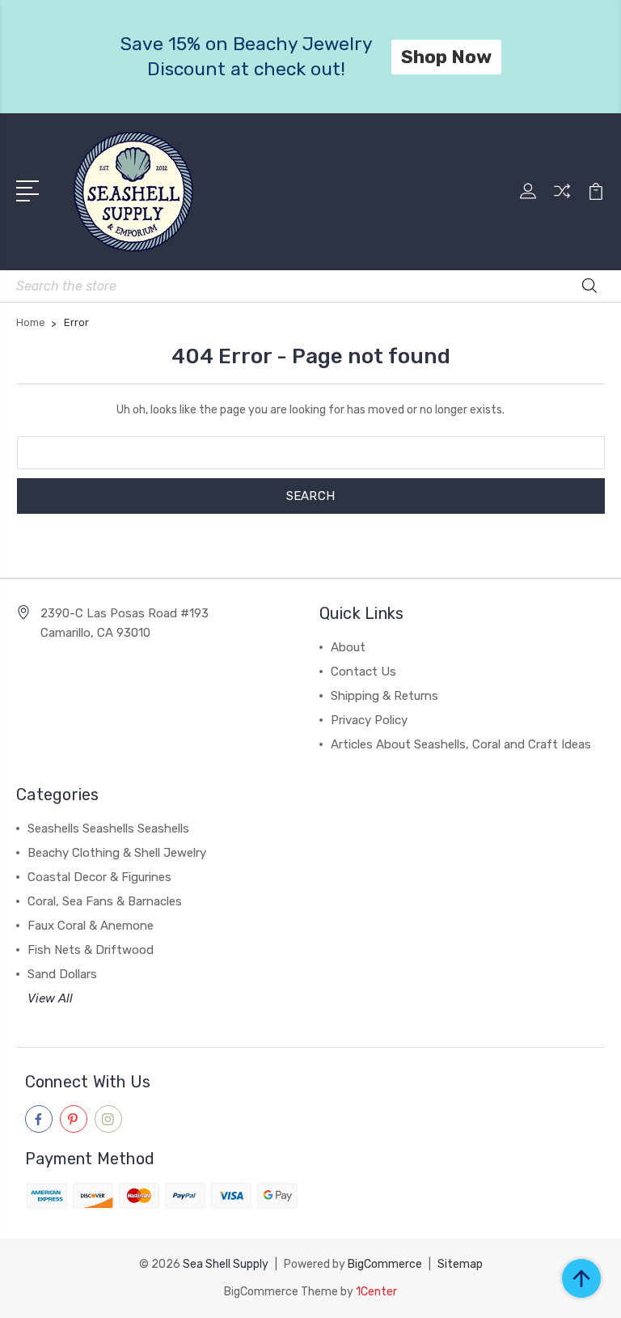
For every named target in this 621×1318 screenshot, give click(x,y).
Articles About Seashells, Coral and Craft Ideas (461, 744)
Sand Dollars (62, 974)
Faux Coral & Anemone (90, 925)
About (348, 647)
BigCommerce (385, 1264)
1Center (376, 1292)
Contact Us (363, 671)
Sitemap (460, 1264)
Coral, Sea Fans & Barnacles (104, 901)
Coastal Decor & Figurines (99, 877)
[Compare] (562, 200)
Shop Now (446, 56)
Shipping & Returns (384, 696)
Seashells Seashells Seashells (108, 828)
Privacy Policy (369, 720)
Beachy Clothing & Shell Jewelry (116, 852)
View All (50, 998)
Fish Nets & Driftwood (90, 950)
